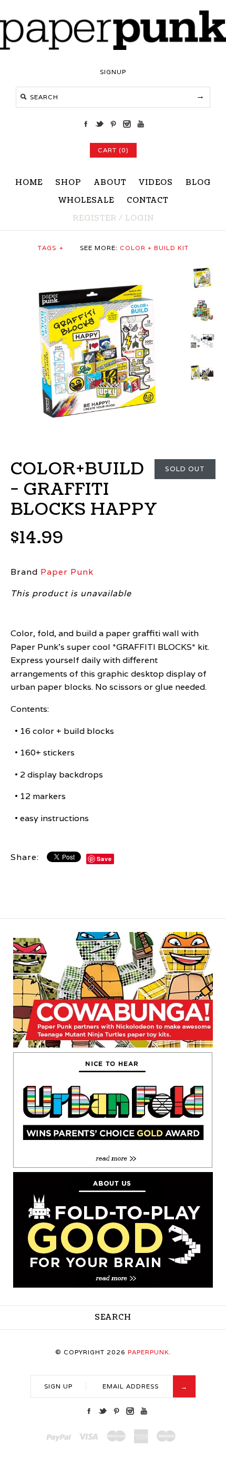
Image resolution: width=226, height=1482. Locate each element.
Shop (68, 183)
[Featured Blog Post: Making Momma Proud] (113, 1165)
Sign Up (58, 1386)
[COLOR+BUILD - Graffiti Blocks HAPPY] (97, 271)
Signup (113, 72)
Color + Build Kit (154, 248)
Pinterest (113, 124)
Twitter (99, 124)
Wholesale (86, 200)
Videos (156, 183)
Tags (51, 248)
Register (95, 218)
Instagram (126, 124)
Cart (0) (113, 150)
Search (113, 1317)
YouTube (140, 124)
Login (139, 218)
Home (29, 183)
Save (104, 859)
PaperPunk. (149, 1352)
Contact (147, 200)
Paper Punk (67, 571)
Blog (198, 183)
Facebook (85, 124)
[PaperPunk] (113, 47)
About (110, 183)
